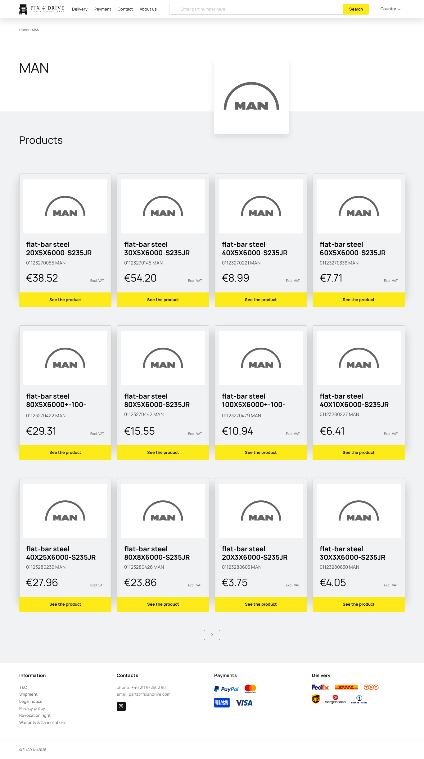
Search (356, 9)
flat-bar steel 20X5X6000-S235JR (59, 248)
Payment (102, 9)
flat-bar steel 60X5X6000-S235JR (353, 248)
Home (24, 29)
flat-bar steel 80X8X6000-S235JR (157, 553)
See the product (65, 299)
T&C (23, 687)
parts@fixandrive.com (149, 694)
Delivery (80, 9)
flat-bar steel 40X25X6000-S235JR (61, 553)
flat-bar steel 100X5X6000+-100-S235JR (253, 404)
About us (148, 9)
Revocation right (35, 715)
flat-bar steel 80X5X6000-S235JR (157, 400)
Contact (125, 9)
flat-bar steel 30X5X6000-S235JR (157, 248)
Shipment (28, 694)
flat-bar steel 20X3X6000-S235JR (255, 553)
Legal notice (31, 701)
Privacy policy (32, 708)
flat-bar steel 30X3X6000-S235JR (353, 553)
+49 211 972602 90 (148, 687)
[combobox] (389, 9)
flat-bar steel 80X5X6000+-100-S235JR (56, 404)
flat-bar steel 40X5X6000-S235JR (255, 248)
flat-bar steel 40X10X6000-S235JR (354, 400)
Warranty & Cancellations (42, 722)
